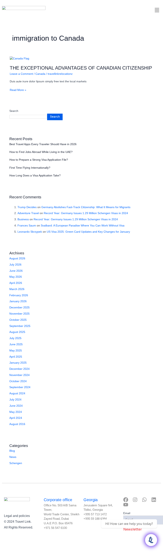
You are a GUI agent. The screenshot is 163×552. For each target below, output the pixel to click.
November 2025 (19, 313)
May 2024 (15, 411)
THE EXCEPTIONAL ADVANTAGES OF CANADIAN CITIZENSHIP (81, 68)
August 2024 (17, 393)
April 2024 (15, 417)
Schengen (15, 463)
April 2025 (15, 356)
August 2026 (17, 258)
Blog (12, 450)
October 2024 (18, 381)
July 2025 (15, 338)
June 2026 (16, 270)
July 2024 (15, 399)
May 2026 (15, 276)
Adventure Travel (28, 213)
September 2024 (19, 387)
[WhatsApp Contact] (151, 540)
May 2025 (15, 350)
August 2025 (17, 332)
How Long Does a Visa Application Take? (35, 175)
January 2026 (18, 301)
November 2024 (19, 375)
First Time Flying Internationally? (29, 167)
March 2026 (16, 289)
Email (126, 513)
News (12, 457)
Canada (40, 73)
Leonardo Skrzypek (29, 231)
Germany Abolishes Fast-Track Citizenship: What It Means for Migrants (85, 207)
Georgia (90, 500)
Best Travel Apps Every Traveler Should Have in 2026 (43, 144)
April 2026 (15, 282)
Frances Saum (26, 225)
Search (13, 110)
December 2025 (19, 307)
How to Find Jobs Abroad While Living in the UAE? (41, 152)
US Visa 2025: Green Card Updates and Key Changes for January (88, 231)
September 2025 (19, 326)
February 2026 (18, 295)
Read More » (18, 90)
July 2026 (15, 264)
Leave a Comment (21, 73)
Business (23, 219)
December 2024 (19, 368)
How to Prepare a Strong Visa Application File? (38, 159)
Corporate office (58, 500)
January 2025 (18, 362)
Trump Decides (27, 207)
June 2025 (16, 344)
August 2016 (17, 424)
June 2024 (16, 405)
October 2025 (18, 319)
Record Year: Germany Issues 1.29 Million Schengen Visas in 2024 (86, 213)
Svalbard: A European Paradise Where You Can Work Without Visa (82, 225)
